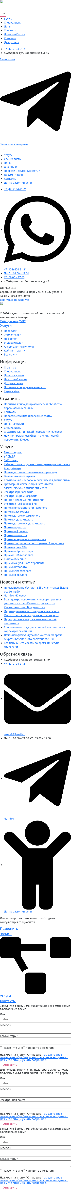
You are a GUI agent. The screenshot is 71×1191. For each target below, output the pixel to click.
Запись (6, 934)
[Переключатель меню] (3, 13)
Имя (2, 1014)
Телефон (5, 1025)
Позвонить (9, 928)
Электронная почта (12, 1100)
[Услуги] (35, 965)
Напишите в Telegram (40, 1047)
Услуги (6, 325)
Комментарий (9, 1036)
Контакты (8, 1001)
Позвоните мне (13, 1047)
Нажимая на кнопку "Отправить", (34, 1057)
